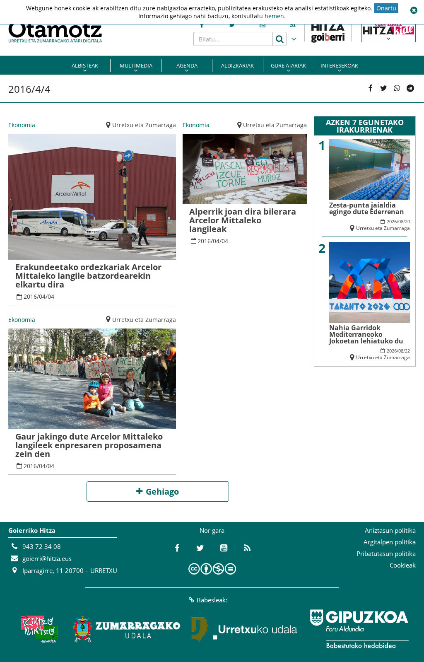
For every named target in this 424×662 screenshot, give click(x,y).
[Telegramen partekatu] (410, 89)
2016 (30, 296)
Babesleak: (212, 600)
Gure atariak (288, 65)
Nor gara (212, 530)
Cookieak (403, 565)
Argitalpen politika (390, 542)
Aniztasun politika (390, 530)
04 (42, 296)
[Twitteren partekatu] (383, 89)
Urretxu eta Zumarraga (144, 125)
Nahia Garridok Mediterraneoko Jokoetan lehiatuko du (366, 334)
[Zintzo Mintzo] (39, 629)
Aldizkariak (237, 65)
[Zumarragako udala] (127, 629)
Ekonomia (21, 125)
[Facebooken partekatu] (370, 89)
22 (407, 351)
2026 (392, 221)
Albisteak (85, 65)
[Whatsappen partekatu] (397, 89)
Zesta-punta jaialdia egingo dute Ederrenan (366, 208)
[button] (413, 10)
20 (407, 221)
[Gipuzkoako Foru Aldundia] (359, 629)
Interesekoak (339, 65)
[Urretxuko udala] (244, 629)
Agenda (187, 65)
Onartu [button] (386, 8)
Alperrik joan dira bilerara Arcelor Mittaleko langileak (242, 220)
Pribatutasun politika (386, 553)
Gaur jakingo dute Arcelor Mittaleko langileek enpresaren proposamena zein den (89, 445)
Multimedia (136, 65)
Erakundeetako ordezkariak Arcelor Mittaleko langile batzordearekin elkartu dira (88, 275)
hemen (274, 16)
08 (400, 221)
